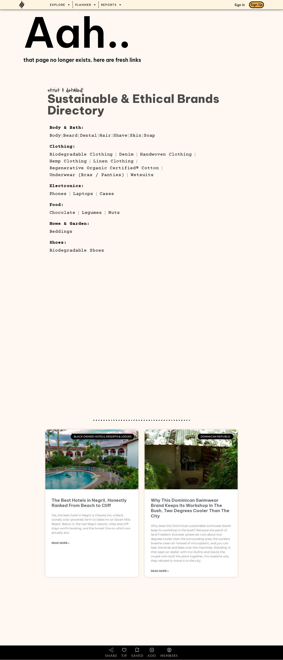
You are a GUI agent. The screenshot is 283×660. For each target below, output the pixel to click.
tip (124, 656)
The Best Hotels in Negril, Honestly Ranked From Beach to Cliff (89, 502)
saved (137, 656)
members (169, 656)
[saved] (137, 650)
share (111, 656)
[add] (152, 650)
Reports (109, 5)
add (152, 656)
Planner (83, 5)
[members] (169, 650)
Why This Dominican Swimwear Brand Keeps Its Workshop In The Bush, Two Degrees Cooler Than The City (190, 508)
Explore (57, 5)
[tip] (124, 650)
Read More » (60, 542)
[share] (111, 650)
